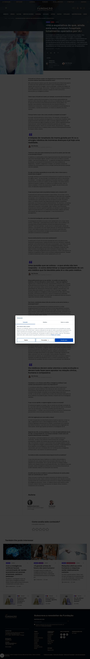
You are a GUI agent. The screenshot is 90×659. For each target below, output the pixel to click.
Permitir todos (64, 340)
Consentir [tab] (25, 322)
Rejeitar (26, 340)
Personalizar (44, 340)
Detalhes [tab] (45, 322)
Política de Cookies (55, 334)
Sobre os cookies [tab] (65, 322)
